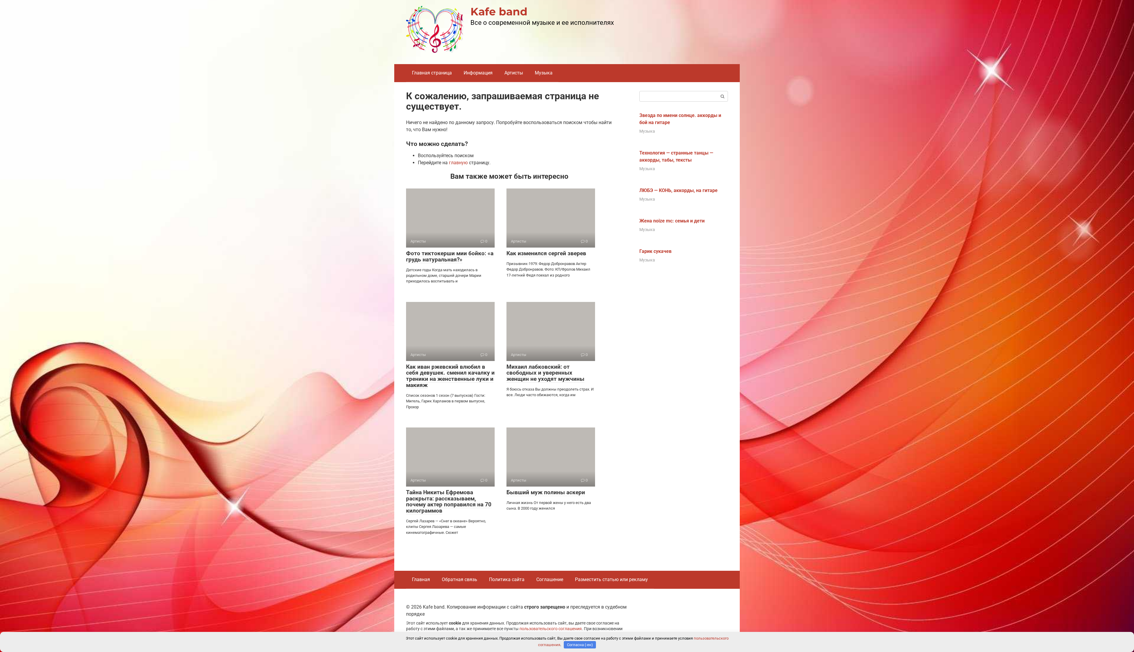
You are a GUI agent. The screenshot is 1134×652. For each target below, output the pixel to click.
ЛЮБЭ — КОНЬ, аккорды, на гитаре (678, 190)
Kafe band (498, 11)
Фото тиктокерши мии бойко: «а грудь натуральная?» (449, 256)
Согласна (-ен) (580, 645)
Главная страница (432, 73)
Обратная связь (459, 579)
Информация (478, 73)
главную (458, 162)
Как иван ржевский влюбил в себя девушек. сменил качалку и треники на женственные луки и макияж (450, 376)
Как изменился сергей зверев (546, 253)
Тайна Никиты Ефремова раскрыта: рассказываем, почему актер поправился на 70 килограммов (448, 501)
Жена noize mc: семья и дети (672, 221)
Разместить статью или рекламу (611, 579)
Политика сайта (506, 579)
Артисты (513, 73)
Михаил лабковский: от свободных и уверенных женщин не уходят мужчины (545, 373)
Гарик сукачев (655, 251)
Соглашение (549, 579)
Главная (421, 579)
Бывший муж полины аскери (545, 492)
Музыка (544, 73)
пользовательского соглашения (550, 628)
